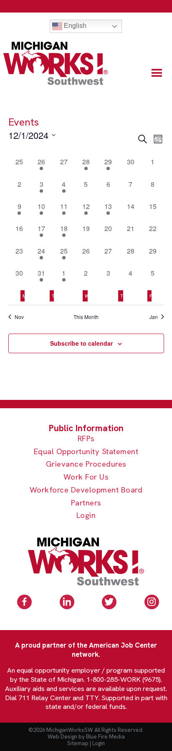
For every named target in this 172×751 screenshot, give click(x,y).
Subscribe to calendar (81, 343)
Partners (86, 503)
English (74, 25)
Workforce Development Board (86, 490)
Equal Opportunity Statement (86, 452)
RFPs (86, 439)
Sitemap (78, 743)
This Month (86, 317)
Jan (153, 317)
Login (86, 516)
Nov (19, 317)
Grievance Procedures (86, 464)
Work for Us (86, 477)
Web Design (62, 736)
